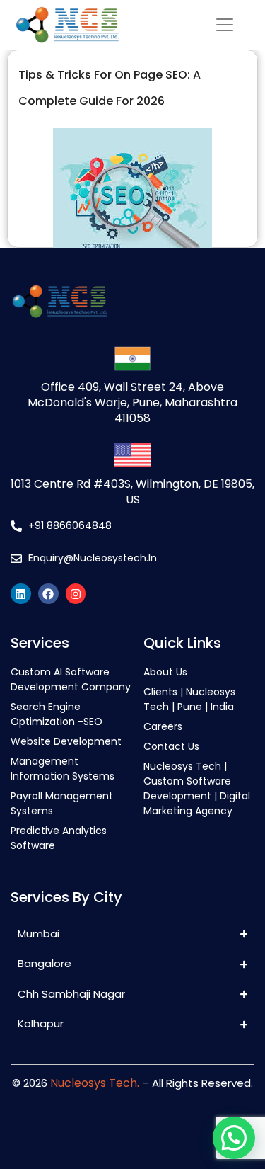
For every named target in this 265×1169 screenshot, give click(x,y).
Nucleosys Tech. (94, 1083)
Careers (162, 726)
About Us (165, 672)
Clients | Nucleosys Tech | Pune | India (189, 699)
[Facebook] (48, 593)
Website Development (66, 741)
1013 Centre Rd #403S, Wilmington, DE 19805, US (132, 492)
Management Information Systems (62, 768)
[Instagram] (76, 593)
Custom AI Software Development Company (71, 679)
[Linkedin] (21, 593)
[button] (234, 1138)
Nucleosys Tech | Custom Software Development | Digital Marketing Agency (196, 788)
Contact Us (171, 746)
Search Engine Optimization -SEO (56, 714)
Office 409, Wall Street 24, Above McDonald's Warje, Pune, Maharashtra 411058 (132, 402)
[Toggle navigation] (225, 25)
